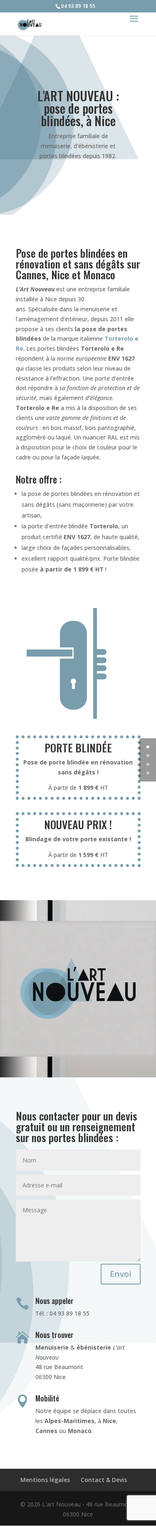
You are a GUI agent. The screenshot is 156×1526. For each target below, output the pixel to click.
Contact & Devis (104, 1480)
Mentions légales (45, 1480)
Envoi (120, 1273)
